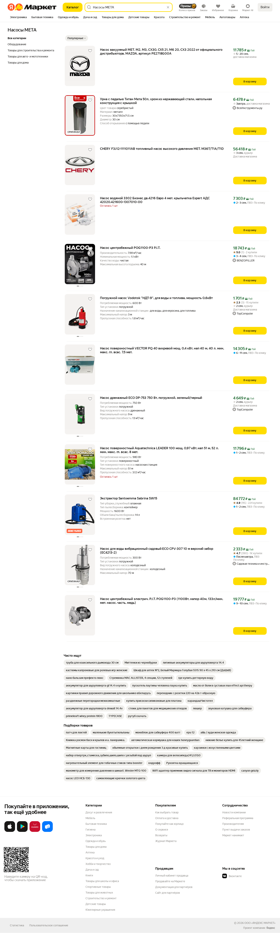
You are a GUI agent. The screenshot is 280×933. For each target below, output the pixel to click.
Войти (265, 7)
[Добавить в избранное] (90, 50)
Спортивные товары (98, 886)
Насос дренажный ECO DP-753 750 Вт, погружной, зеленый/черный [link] (151, 398)
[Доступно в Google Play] (22, 831)
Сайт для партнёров (167, 892)
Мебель (90, 818)
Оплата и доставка (166, 818)
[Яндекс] (270, 927)
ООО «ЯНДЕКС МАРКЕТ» (259, 922)
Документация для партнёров (174, 887)
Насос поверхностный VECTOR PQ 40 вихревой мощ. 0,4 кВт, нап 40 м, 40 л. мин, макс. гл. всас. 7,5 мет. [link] (162, 350)
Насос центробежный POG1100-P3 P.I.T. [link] (130, 248)
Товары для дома (96, 846)
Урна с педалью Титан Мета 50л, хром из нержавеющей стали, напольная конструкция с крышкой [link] (156, 101)
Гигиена (90, 829)
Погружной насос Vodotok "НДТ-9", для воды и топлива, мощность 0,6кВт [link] (156, 298)
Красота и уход (95, 858)
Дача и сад (92, 869)
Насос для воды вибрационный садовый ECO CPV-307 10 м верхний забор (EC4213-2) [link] (156, 550)
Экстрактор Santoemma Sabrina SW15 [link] (128, 498)
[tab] (18, 17)
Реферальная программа (237, 818)
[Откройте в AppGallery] (35, 831)
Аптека (90, 852)
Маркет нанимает (233, 835)
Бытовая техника (96, 823)
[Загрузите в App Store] (9, 831)
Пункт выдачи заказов (236, 829)
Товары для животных (99, 892)
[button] (76, 38)
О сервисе (161, 829)
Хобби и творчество (98, 863)
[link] (92, 663)
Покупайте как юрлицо (169, 823)
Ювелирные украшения (100, 909)
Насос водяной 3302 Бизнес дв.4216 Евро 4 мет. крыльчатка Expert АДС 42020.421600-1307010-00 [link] (155, 200)
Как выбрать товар (166, 812)
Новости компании (234, 812)
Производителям (233, 823)
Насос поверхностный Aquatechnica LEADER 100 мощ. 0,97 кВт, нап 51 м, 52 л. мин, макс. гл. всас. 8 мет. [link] (159, 450)
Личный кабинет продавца (171, 875)
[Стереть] (168, 7)
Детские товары (96, 904)
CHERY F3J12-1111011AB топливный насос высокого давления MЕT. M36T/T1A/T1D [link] (162, 149)
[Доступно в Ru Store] (47, 831)
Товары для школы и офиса (102, 881)
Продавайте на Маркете (170, 881)
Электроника (94, 835)
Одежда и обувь (96, 841)
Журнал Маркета (165, 841)
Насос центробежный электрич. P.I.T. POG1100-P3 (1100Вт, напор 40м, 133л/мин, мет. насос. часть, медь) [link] (161, 601)
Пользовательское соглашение (48, 925)
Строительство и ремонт (101, 898)
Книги (89, 875)
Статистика (17, 925)
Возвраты (161, 835)
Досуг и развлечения (99, 812)
